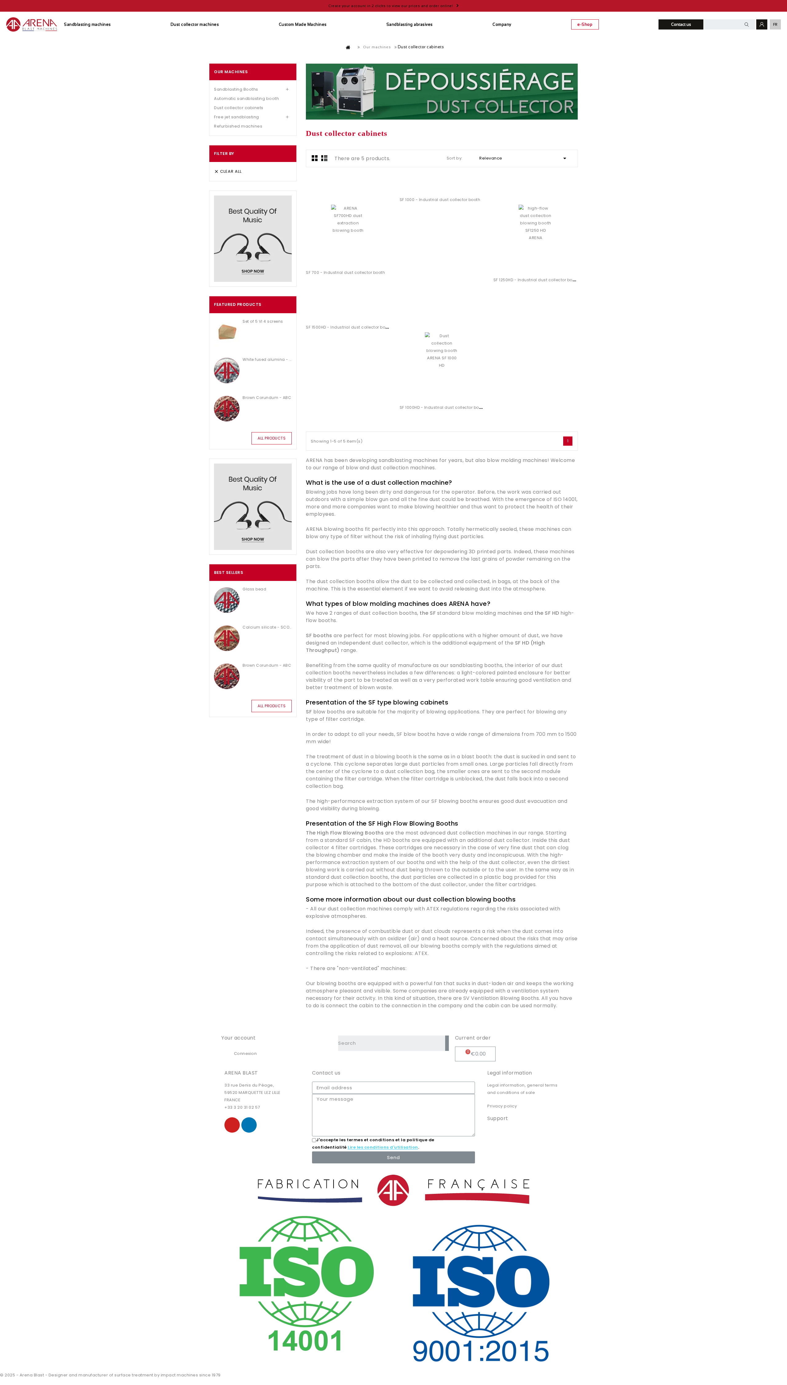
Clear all (228, 171)
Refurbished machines (238, 126)
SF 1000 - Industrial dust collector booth (440, 199)
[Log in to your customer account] (761, 24)
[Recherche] (447, 1043)
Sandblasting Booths (236, 89)
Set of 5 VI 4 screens (263, 321)
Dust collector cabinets (238, 108)
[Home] (348, 47)
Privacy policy (502, 1106)
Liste (324, 158)
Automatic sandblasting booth (246, 98)
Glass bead (254, 589)
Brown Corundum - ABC (267, 397)
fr (775, 24)
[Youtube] (232, 1125)
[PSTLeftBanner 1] (253, 238)
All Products (272, 438)
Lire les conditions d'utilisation (383, 1147)
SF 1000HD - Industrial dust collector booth (443, 407)
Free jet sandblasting (236, 117)
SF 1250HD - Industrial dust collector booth (536, 279)
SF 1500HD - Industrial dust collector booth (349, 327)
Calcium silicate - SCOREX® (267, 627)
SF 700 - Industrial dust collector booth (345, 272)
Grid (315, 158)
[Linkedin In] (249, 1125)
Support (497, 1118)
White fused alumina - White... (267, 359)
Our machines (231, 72)
